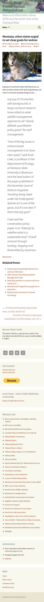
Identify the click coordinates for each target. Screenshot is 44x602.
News (4, 46)
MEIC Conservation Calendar (15, 486)
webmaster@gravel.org (13, 551)
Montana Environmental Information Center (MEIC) (23, 482)
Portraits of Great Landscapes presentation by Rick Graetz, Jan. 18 (23, 317)
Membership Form (8, 370)
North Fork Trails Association (15, 512)
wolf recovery (26, 46)
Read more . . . (8, 257)
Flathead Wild (10, 455)
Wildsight (8, 531)
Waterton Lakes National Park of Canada (19, 524)
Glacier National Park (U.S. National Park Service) (22, 463)
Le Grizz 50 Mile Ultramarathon (16, 478)
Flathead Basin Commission (15, 437)
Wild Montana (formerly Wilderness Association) (22, 527)
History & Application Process (13, 401)
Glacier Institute (10, 459)
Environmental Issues (30, 44)
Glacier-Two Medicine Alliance (15, 467)
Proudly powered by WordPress (14, 597)
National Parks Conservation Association (19, 497)
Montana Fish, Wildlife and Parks (16, 490)
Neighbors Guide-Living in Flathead (17, 501)
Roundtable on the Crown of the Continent (20, 516)
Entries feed (6, 580)
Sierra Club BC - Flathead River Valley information (22, 520)
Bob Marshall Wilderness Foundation (18, 429)
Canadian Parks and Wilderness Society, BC (20, 433)
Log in (4, 576)
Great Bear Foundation (13, 471)
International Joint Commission (16, 474)
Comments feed (8, 583)
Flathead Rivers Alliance (13, 448)
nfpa (37, 46)
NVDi (22, 555)
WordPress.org (8, 587)
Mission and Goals (8, 372)
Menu (4, 27)
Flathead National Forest (14, 444)
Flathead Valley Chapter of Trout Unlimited (20, 452)
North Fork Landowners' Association (18, 508)
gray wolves (15, 46)
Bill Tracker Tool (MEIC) (13, 425)
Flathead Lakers (10, 440)
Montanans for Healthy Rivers (15, 493)
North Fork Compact (12, 505)
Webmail (8, 559)
